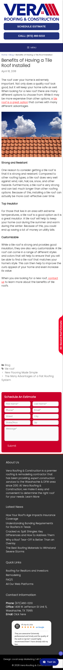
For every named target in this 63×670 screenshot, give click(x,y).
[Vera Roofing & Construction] (31, 12)
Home (4, 54)
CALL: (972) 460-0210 (31, 35)
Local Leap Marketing (23, 659)
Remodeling (13, 575)
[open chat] (59, 654)
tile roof (10, 368)
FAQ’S (9, 579)
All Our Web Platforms (19, 584)
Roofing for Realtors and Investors (27, 570)
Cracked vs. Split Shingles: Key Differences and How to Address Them (30, 533)
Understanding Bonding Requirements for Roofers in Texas (29, 525)
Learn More (32, 496)
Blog (11, 54)
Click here (20, 614)
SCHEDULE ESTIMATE (31, 26)
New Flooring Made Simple (21, 372)
